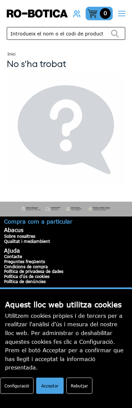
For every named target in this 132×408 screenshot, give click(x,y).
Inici (11, 54)
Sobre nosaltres (19, 236)
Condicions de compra (26, 266)
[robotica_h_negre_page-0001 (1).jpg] (37, 13)
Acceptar (50, 385)
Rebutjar (79, 385)
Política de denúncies (25, 281)
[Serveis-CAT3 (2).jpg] (66, 209)
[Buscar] (115, 33)
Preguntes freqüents (24, 261)
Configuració (16, 385)
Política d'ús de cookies (26, 276)
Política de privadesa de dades (33, 271)
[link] (77, 13)
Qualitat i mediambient (27, 241)
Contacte (13, 256)
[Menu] (121, 13)
